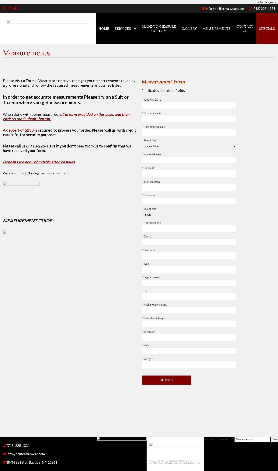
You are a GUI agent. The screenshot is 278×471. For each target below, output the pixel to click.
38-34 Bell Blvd (31, 462)
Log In (258, 2)
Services (123, 28)
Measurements (217, 28)
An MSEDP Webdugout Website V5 (163, 463)
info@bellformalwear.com (224, 8)
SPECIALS (267, 28)
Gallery (189, 28)
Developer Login (194, 463)
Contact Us (244, 28)
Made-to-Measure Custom (159, 28)
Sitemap (182, 463)
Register (271, 2)
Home (104, 28)
